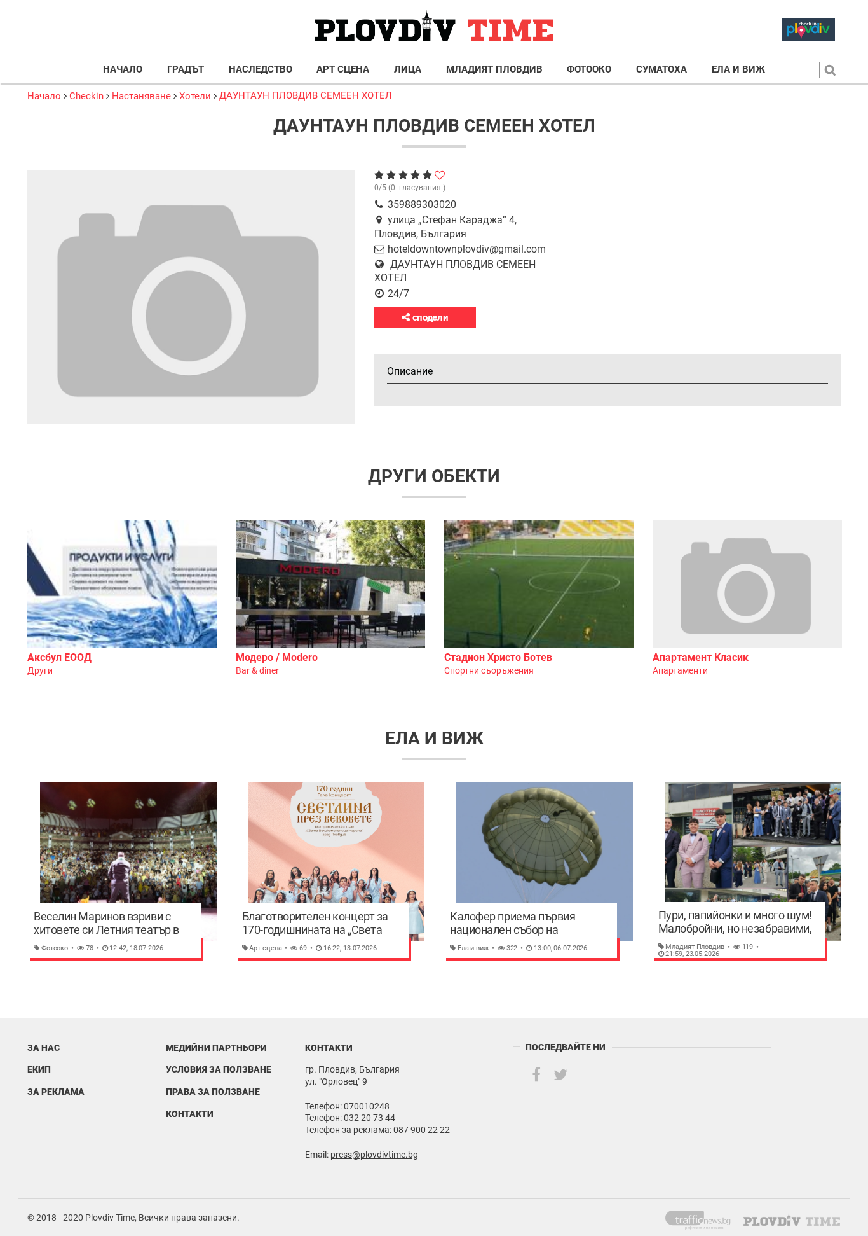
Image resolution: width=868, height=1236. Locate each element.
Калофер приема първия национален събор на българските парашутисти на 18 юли (524, 924)
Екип (39, 1069)
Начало (122, 69)
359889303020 (422, 204)
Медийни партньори (216, 1048)
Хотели (195, 96)
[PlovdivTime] (703, 1217)
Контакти (190, 1114)
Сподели (429, 317)
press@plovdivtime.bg (374, 1154)
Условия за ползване (218, 1069)
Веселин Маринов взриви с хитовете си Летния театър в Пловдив (106, 924)
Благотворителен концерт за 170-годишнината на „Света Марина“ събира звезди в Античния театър (315, 924)
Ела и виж (738, 69)
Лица (407, 69)
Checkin (86, 96)
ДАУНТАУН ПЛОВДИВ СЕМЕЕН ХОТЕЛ (305, 95)
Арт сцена (342, 69)
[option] (122, 599)
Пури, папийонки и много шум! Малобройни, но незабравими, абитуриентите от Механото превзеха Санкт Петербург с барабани (735, 922)
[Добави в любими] (440, 175)
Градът (185, 69)
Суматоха (661, 69)
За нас (43, 1048)
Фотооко (589, 69)
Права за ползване (213, 1092)
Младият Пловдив (494, 69)
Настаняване (141, 96)
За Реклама (56, 1092)
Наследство (260, 69)
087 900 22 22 (421, 1130)
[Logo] (434, 26)
